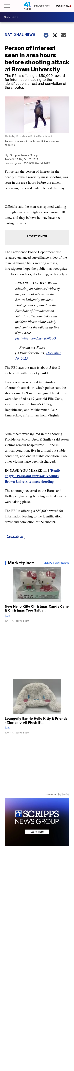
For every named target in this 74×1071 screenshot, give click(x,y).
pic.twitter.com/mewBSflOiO (35, 338)
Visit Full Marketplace (56, 562)
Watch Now (62, 6)
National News (20, 34)
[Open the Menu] (6, 6)
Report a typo (15, 536)
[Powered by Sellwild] (63, 794)
